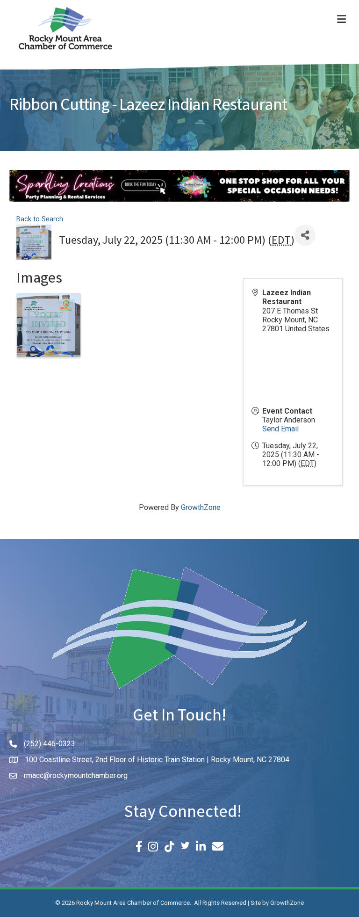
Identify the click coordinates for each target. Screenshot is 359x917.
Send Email (280, 428)
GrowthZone (201, 507)
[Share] (305, 235)
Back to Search (39, 219)
